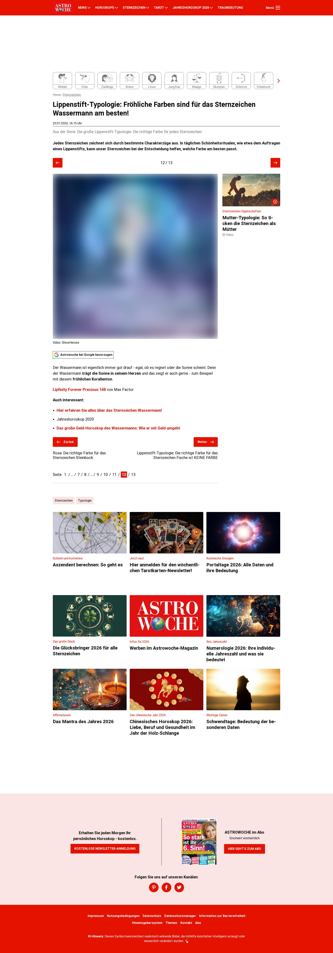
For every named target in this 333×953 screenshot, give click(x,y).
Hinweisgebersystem (147, 923)
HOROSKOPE (104, 7)
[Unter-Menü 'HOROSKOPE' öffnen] (116, 8)
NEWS (82, 7)
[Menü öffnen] (278, 7)
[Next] (276, 80)
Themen (171, 923)
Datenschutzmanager (180, 916)
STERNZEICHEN (134, 7)
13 (133, 474)
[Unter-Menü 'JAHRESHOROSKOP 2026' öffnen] (211, 8)
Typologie (85, 500)
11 (114, 474)
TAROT (159, 7)
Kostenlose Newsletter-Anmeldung (104, 848)
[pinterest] (154, 887)
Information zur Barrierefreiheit (222, 916)
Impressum (96, 916)
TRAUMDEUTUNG (230, 7)
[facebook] (166, 887)
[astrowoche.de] (63, 7)
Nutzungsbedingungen (123, 916)
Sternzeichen (72, 95)
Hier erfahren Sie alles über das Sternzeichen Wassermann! (109, 410)
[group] (164, 80)
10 (105, 474)
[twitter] (179, 887)
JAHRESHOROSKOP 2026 (190, 7)
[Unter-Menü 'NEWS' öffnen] (89, 8)
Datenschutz (152, 916)
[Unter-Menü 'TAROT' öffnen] (166, 8)
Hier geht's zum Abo (244, 849)
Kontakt (186, 923)
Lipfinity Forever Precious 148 (80, 389)
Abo (198, 923)
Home (57, 95)
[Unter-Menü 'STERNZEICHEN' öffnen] (147, 8)
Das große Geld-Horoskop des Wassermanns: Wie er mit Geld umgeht (118, 428)
